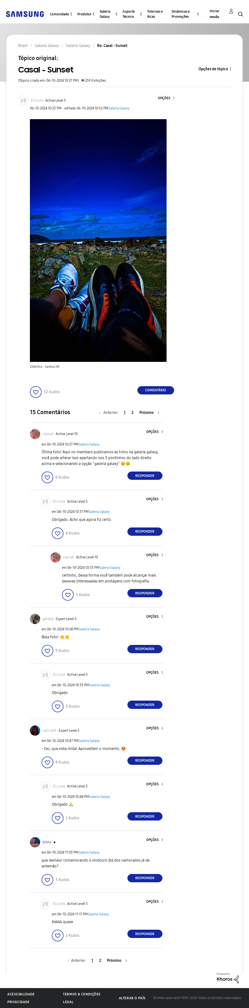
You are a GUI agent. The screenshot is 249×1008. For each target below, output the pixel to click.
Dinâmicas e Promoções (181, 14)
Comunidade (59, 14)
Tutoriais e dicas (155, 14)
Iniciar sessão (214, 14)
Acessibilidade (21, 994)
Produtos (84, 14)
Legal (68, 1002)
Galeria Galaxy (105, 14)
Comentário (155, 390)
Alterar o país (132, 998)
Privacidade (18, 1002)
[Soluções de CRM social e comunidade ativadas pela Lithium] (228, 977)
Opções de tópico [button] (213, 69)
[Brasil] (25, 13)
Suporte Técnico (129, 14)
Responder (144, 476)
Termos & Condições (82, 994)
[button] (165, 98)
